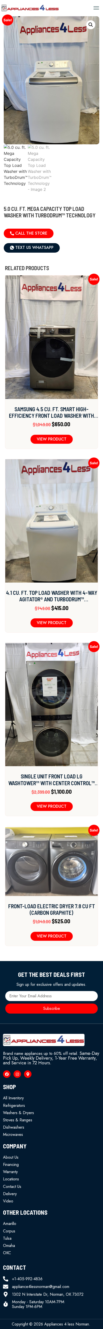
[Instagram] (17, 1074)
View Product (51, 439)
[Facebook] (6, 1074)
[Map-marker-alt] (28, 1074)
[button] (96, 8)
